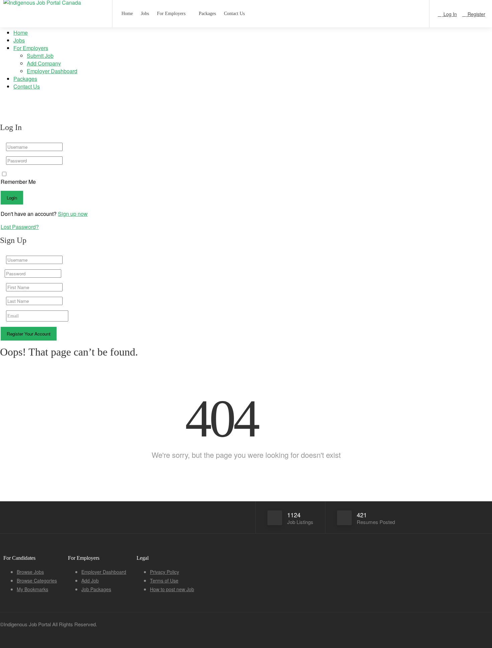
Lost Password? (20, 227)
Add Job (90, 580)
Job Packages (96, 589)
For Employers (30, 48)
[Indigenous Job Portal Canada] (53, 4)
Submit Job (40, 55)
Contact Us (26, 86)
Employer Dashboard (52, 71)
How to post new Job (172, 589)
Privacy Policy (164, 571)
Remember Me (18, 181)
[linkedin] (391, 630)
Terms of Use (164, 580)
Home (20, 32)
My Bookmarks (32, 589)
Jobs (19, 40)
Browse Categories (37, 580)
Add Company (44, 63)
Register (475, 14)
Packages (25, 79)
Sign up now (73, 214)
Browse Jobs (30, 571)
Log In (449, 14)
